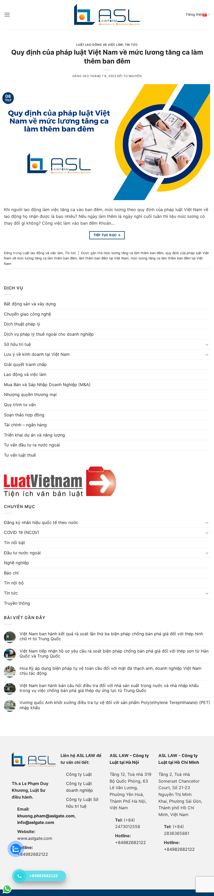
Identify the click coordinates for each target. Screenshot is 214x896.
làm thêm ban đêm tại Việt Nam (104, 258)
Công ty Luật (79, 774)
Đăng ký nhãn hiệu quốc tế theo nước (41, 522)
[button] (7, 14)
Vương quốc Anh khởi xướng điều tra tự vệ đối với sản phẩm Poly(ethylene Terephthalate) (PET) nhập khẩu (115, 705)
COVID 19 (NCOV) (21, 532)
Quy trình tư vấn (20, 404)
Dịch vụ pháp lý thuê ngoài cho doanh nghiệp (49, 334)
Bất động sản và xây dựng (30, 303)
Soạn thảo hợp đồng (24, 414)
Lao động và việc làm (25, 374)
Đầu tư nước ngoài (22, 552)
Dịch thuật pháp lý (22, 324)
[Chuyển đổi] (207, 344)
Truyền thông (17, 603)
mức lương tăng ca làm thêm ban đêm (133, 253)
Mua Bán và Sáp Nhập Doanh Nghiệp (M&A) (47, 384)
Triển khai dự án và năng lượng (34, 435)
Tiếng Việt (194, 14)
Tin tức (131, 44)
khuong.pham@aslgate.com (46, 815)
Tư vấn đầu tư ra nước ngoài (32, 444)
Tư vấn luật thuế (20, 455)
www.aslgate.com (34, 838)
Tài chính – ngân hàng (25, 424)
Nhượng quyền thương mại (30, 394)
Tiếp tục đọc (107, 235)
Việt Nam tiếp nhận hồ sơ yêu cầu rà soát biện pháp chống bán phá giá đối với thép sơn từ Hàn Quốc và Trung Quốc (114, 654)
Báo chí (11, 572)
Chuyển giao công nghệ (27, 314)
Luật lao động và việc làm (99, 44)
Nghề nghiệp (16, 562)
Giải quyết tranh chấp (25, 364)
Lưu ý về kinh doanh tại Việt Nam (37, 354)
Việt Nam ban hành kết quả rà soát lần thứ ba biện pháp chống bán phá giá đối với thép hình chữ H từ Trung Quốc (111, 636)
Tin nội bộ (14, 582)
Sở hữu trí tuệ (17, 344)
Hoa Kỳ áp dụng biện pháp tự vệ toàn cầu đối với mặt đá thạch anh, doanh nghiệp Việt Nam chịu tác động (110, 671)
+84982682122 (32, 854)
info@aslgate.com (35, 822)
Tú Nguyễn (132, 76)
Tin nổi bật (14, 542)
